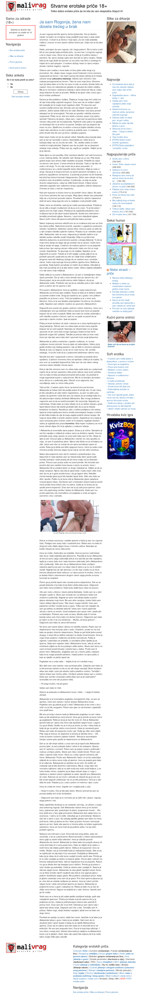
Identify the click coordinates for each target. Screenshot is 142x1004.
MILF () (125, 961)
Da (11, 84)
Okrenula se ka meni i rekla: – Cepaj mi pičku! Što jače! (122, 131)
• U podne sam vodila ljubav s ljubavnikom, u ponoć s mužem (120, 360)
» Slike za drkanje (15, 56)
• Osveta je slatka (114, 372)
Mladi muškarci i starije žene (118, 975)
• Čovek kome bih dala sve (118, 386)
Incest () (87, 964)
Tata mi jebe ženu (120, 137)
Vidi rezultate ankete (21, 96)
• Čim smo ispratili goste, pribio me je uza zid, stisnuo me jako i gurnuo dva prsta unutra (120, 397)
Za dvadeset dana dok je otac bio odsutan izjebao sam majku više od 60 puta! (123, 88)
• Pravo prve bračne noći (117, 367)
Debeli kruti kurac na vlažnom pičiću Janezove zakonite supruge (123, 112)
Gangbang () (88, 953)
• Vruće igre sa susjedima (118, 364)
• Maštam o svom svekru (117, 369)
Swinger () (102, 970)
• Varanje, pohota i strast (117, 383)
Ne (11, 87)
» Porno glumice (15, 61)
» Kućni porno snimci (17, 67)
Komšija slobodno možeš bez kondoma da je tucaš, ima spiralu (123, 294)
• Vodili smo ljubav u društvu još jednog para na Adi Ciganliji (120, 404)
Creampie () (80, 950)
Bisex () (102, 974)
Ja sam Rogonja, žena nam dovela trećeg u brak (65, 24)
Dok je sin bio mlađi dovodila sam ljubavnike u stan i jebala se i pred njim (123, 303)
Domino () (102, 973)
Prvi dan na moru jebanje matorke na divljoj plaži (123, 310)
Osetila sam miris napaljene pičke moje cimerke (121, 103)
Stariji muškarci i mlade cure (85, 978)
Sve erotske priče (80, 992)
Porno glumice (112, 992)
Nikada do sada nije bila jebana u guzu (122, 124)
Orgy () (79, 973)
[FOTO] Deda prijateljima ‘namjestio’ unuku (123, 146)
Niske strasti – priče (118, 271)
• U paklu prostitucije (116, 380)
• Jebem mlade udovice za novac (121, 408)
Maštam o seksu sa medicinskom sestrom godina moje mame (121, 286)
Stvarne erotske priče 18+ (79, 5)
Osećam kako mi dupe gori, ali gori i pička (122, 119)
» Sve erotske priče (16, 50)
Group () (108, 953)
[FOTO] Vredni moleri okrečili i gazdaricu (121, 141)
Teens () (105, 961)
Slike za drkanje (97, 992)
